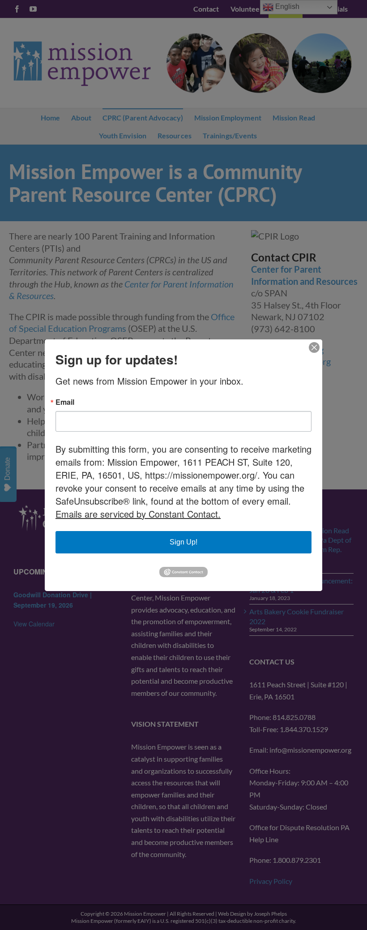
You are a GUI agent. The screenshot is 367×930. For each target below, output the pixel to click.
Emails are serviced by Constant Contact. (138, 513)
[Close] (314, 347)
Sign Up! (183, 542)
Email (64, 402)
